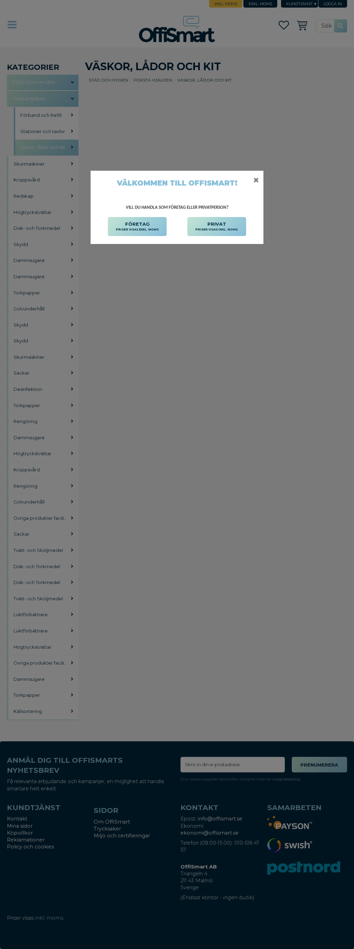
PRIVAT (216, 226)
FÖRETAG (137, 226)
